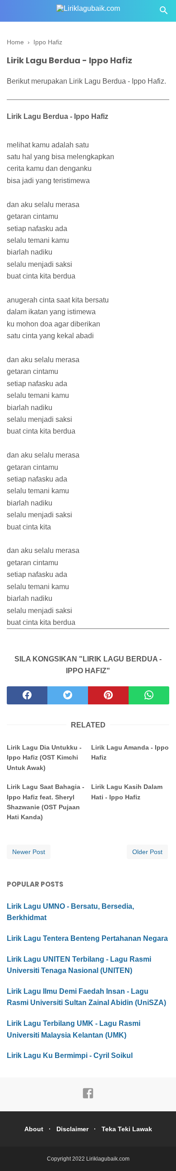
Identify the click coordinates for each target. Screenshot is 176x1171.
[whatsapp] (149, 695)
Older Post (147, 851)
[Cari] (163, 13)
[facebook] (27, 695)
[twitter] (67, 695)
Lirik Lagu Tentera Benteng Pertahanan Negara (87, 938)
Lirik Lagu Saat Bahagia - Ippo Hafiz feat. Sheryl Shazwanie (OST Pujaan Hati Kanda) (45, 802)
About (33, 1129)
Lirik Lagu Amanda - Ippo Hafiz (130, 752)
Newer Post (28, 851)
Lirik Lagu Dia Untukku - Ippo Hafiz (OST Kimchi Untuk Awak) (44, 757)
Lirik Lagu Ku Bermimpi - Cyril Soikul (70, 1055)
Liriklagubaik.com (108, 1159)
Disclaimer (72, 1129)
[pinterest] (108, 695)
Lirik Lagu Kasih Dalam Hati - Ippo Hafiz (126, 791)
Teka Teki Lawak (127, 1129)
